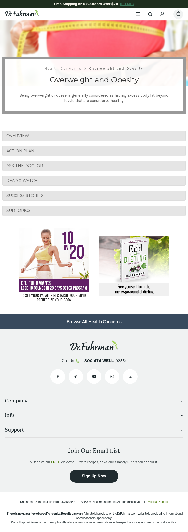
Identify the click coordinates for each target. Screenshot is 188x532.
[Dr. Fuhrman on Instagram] (112, 376)
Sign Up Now (94, 475)
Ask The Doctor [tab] (24, 165)
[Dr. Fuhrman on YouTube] (94, 376)
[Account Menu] (162, 14)
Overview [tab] (17, 135)
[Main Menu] (138, 14)
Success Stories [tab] (25, 195)
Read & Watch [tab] (22, 180)
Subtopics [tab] (18, 210)
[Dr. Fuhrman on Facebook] (57, 376)
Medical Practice (158, 502)
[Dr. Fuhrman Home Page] (22, 14)
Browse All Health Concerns (94, 321)
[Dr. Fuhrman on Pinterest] (76, 376)
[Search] (150, 14)
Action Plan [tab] (20, 151)
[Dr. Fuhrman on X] (130, 376)
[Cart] (178, 14)
